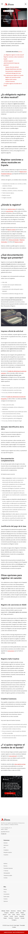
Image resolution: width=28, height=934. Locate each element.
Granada (22, 918)
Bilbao (24, 910)
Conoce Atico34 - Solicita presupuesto (14, 932)
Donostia (17, 918)
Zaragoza (6, 912)
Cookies (14, 927)
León (9, 914)
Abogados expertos (8, 852)
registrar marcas (12, 209)
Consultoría (6, 854)
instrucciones (11, 651)
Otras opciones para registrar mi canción (13, 75)
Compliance (6, 850)
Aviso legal (16, 925)
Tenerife (23, 914)
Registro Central (11, 229)
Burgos (5, 918)
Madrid (7, 910)
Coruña (11, 916)
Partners (5, 889)
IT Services (6, 870)
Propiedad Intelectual (8, 868)
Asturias (5, 914)
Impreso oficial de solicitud (12, 67)
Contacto (5, 898)
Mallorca (12, 912)
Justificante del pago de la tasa (13, 73)
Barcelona (13, 910)
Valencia (19, 910)
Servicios (5, 866)
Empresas (5, 842)
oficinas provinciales (14, 240)
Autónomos (6, 845)
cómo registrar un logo (20, 764)
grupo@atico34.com (5, 831)
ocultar (20, 51)
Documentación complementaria (13, 71)
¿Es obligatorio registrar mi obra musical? (14, 55)
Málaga (22, 912)
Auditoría (5, 863)
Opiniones (6, 901)
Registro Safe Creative (10, 79)
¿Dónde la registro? (8, 61)
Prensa (5, 891)
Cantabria (11, 918)
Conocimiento (6, 894)
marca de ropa (9, 211)
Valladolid (21, 916)
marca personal (12, 756)
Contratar (5, 877)
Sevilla (17, 912)
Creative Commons (10, 81)
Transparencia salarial (8, 875)
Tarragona (14, 920)
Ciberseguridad (7, 873)
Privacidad (22, 925)
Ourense (6, 916)
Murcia (18, 914)
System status (6, 896)
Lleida (13, 914)
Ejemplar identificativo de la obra (13, 69)
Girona (16, 916)
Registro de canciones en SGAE (13, 77)
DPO (5, 847)
